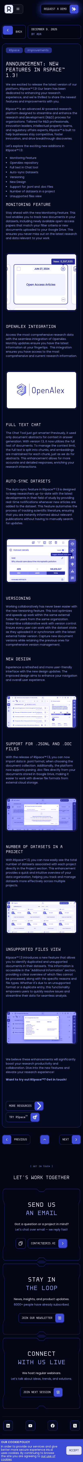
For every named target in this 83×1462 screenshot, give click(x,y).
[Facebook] (52, 1426)
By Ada (36, 34)
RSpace (14, 50)
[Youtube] (30, 1426)
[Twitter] (75, 1426)
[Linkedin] (8, 1426)
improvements (38, 50)
